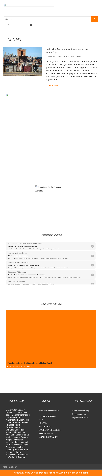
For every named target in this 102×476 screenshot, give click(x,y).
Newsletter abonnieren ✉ (49, 410)
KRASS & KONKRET (48, 436)
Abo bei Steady (67, 473)
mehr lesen (54, 86)
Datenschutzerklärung (80, 410)
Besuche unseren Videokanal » (19, 366)
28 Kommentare (75, 56)
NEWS (42, 419)
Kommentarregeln (79, 414)
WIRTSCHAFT (45, 426)
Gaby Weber (62, 56)
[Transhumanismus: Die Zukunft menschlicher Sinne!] (51, 335)
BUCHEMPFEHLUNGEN (50, 430)
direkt (84, 473)
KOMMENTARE (46, 433)
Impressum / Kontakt (80, 417)
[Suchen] (94, 19)
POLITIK (43, 423)
